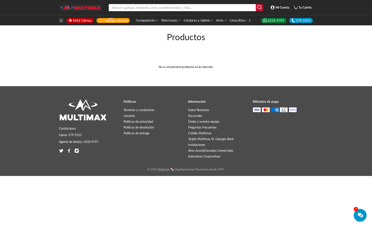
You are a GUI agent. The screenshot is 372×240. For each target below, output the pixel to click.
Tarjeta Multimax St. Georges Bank (211, 139)
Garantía (129, 116)
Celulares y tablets (197, 20)
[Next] (247, 20)
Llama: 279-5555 (70, 135)
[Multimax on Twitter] (61, 150)
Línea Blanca (239, 20)
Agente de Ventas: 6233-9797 (78, 142)
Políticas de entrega (136, 133)
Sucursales (195, 116)
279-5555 (303, 20)
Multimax (163, 169)
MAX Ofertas (82, 20)
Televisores (169, 20)
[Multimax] (83, 112)
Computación (145, 20)
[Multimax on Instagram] (76, 150)
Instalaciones (196, 145)
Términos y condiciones (139, 110)
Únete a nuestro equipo (203, 121)
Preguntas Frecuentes (202, 127)
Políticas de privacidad (138, 121)
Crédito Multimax (199, 133)
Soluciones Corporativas (204, 156)
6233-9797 (276, 20)
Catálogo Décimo (115, 20)
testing (80, 8)
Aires (220, 20)
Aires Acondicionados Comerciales (210, 150)
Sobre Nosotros (198, 110)
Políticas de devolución (139, 127)
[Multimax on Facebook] (69, 150)
